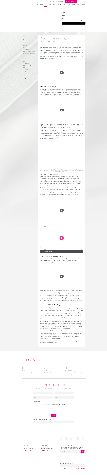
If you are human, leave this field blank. (71, 26)
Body (45, 4)
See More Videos (48, 251)
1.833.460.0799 (61, 1)
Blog (53, 1)
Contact (83, 4)
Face (37, 4)
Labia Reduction (26, 71)
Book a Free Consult (71, 1)
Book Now (72, 23)
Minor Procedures (26, 80)
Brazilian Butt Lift (26, 41)
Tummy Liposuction (26, 61)
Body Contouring (26, 49)
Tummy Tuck (25, 45)
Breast (41, 4)
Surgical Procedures (26, 39)
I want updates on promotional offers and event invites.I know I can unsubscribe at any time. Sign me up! (74, 20)
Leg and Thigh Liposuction (28, 65)
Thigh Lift (24, 67)
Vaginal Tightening (26, 76)
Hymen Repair (25, 69)
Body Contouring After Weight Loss (28, 54)
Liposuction (25, 47)
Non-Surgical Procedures (27, 78)
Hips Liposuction (26, 63)
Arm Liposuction (26, 59)
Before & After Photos (53, 4)
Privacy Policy (82, 468)
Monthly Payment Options (73, 4)
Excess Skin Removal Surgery (29, 51)
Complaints (77, 468)
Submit (53, 415)
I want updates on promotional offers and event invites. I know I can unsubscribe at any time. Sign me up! (53, 405)
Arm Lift (24, 57)
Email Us (26, 451)
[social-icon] (65, 468)
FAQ (50, 1)
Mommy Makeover (26, 43)
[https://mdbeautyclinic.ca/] (81, 1)
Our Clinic (62, 4)
